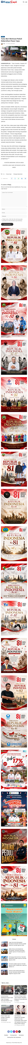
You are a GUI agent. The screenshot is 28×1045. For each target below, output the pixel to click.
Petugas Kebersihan (18, 174)
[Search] (23, 2)
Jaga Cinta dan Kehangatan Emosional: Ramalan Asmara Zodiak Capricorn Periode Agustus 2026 (17, 944)
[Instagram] (14, 1031)
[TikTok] (19, 1031)
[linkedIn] (22, 178)
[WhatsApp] (18, 178)
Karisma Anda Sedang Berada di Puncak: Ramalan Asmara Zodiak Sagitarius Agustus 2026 (17, 972)
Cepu (3, 36)
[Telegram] (25, 178)
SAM (4, 43)
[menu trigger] (26, 2)
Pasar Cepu (9, 174)
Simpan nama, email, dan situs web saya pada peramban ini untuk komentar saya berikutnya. (12, 220)
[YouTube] (16, 1031)
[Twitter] (15, 178)
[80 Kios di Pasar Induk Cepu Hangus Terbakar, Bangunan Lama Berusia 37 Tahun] (20, 990)
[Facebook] (11, 178)
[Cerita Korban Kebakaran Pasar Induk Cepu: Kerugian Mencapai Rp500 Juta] (7, 990)
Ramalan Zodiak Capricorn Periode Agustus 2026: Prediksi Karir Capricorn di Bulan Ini (18, 965)
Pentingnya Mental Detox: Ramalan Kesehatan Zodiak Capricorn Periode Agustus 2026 (17, 958)
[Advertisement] (14, 19)
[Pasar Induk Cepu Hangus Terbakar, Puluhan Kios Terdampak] (7, 1009)
